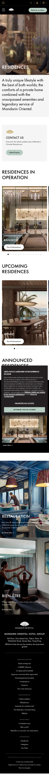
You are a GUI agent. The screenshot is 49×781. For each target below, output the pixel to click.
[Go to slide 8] (25, 254)
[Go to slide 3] (13, 254)
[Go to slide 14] (41, 254)
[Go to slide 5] (18, 254)
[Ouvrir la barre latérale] (3, 10)
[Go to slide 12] (36, 254)
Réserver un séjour (37, 10)
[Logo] (11, 10)
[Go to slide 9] (28, 254)
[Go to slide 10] (31, 254)
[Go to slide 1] (8, 254)
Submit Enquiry (14, 152)
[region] (24, 391)
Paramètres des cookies (24, 403)
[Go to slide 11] (33, 254)
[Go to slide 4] (15, 254)
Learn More (7, 445)
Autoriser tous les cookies (24, 410)
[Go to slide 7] (23, 254)
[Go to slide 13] (38, 254)
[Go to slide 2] (10, 254)
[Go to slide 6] (20, 254)
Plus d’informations (14, 247)
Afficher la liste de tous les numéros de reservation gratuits (24, 645)
